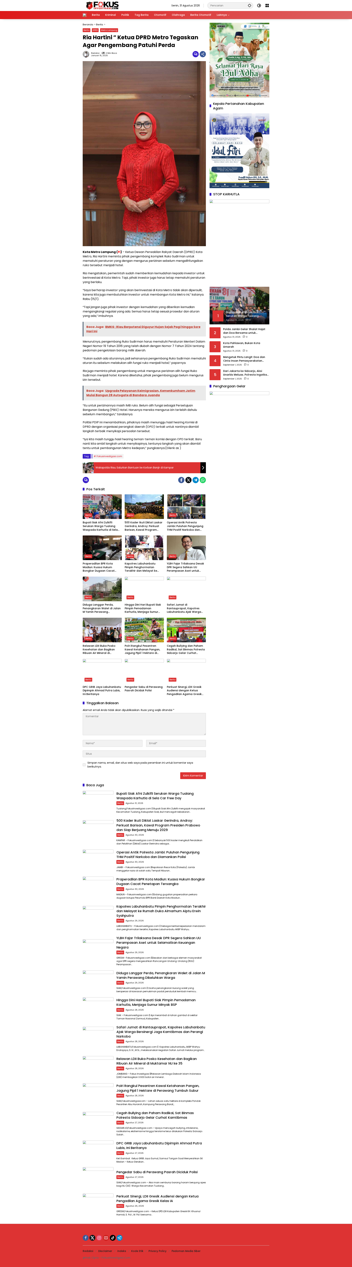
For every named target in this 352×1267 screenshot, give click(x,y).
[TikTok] (113, 1238)
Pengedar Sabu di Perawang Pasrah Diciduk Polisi (144, 688)
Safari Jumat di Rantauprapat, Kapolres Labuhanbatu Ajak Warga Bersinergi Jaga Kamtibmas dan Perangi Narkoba (185, 608)
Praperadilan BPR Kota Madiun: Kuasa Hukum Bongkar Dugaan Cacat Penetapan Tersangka (99, 567)
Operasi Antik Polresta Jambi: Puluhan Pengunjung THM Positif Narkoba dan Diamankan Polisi (185, 526)
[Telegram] (195, 480)
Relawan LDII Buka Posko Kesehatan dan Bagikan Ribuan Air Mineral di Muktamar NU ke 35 (99, 649)
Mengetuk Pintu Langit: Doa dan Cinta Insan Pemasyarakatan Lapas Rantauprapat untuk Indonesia (244, 359)
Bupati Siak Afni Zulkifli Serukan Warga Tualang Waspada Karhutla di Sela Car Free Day (100, 526)
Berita (86, 30)
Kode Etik (137, 1251)
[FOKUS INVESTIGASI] (101, 5)
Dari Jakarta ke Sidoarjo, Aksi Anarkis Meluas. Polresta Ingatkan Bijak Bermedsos (246, 373)
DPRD (95, 30)
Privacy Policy (157, 1251)
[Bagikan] (203, 54)
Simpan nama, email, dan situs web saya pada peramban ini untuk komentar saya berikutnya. (140, 764)
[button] (249, 5)
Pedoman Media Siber (186, 1251)
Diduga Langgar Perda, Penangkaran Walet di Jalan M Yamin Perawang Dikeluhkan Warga (102, 608)
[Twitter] (188, 480)
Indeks (121, 1251)
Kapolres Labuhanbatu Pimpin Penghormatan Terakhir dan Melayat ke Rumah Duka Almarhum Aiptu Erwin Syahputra (141, 567)
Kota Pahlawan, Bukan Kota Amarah (241, 345)
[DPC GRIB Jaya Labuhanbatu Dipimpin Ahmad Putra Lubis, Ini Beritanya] (102, 671)
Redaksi (95, 53)
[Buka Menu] (267, 5)
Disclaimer (105, 1251)
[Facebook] (181, 480)
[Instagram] (99, 1238)
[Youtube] (106, 1238)
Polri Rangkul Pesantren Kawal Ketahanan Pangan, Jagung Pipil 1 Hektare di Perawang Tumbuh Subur (142, 649)
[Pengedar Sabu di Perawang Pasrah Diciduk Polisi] (144, 671)
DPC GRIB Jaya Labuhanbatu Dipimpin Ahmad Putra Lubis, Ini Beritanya (102, 690)
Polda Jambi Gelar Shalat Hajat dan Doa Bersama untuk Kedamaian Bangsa (244, 331)
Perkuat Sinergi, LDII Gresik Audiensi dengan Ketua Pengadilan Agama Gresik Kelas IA (184, 690)
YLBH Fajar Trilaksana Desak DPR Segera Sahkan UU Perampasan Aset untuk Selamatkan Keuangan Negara (185, 567)
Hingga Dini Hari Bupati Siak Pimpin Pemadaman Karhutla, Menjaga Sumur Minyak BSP (143, 608)
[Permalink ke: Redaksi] (87, 54)
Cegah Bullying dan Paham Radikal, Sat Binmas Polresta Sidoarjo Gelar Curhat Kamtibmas (186, 649)
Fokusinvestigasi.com (109, 456)
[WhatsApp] (203, 480)
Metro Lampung (109, 30)
